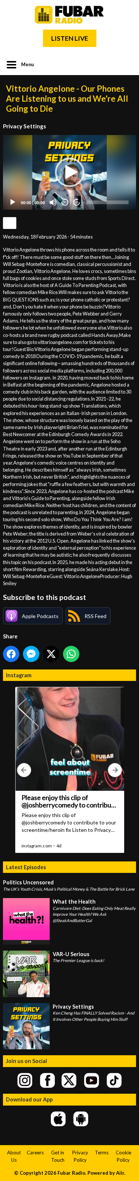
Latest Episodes (26, 867)
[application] (69, 172)
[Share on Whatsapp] (71, 654)
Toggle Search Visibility (125, 64)
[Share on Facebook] (11, 654)
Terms (102, 1152)
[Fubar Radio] (69, 15)
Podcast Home (9, 223)
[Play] (12, 202)
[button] (70, 172)
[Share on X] (51, 654)
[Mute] (53, 202)
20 (64, 202)
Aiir (120, 1173)
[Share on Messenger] (31, 654)
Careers (35, 1152)
